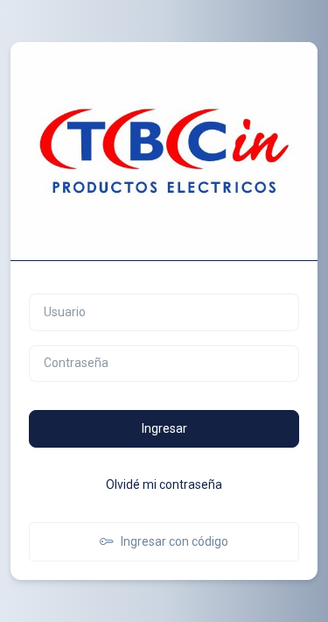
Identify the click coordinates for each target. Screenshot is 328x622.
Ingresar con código (174, 541)
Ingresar (164, 428)
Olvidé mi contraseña (164, 484)
